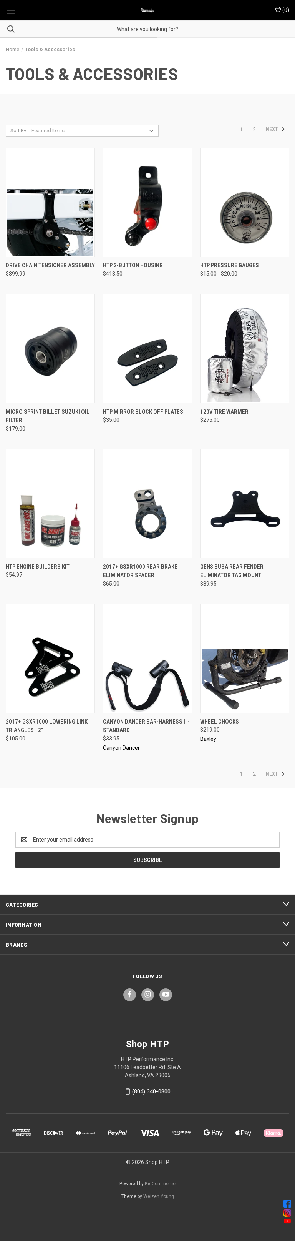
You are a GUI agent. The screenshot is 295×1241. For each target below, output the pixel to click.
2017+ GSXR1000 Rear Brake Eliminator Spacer (140, 571)
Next (272, 129)
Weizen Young (158, 1196)
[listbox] (93, 130)
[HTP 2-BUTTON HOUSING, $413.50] (147, 202)
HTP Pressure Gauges (229, 265)
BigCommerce (160, 1183)
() (285, 10)
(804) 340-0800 (151, 1091)
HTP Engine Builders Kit (38, 566)
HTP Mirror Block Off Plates (143, 411)
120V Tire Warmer (224, 411)
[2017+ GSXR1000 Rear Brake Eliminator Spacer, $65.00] (147, 503)
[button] (147, 1204)
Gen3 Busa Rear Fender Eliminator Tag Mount (232, 571)
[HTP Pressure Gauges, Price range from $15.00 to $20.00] (245, 202)
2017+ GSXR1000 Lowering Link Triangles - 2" (47, 726)
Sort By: (18, 130)
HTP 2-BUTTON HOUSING (133, 265)
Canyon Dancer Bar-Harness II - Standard (146, 726)
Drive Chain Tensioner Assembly (50, 265)
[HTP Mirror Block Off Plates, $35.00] (147, 348)
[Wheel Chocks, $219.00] (245, 658)
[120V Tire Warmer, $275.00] (245, 348)
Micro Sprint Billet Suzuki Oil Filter (47, 416)
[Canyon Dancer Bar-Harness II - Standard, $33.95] (147, 658)
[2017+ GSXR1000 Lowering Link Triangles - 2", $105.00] (50, 658)
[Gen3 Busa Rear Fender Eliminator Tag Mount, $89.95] (245, 503)
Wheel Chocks (219, 721)
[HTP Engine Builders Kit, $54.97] (50, 503)
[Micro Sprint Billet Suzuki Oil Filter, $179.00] (50, 348)
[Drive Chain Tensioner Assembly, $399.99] (50, 202)
